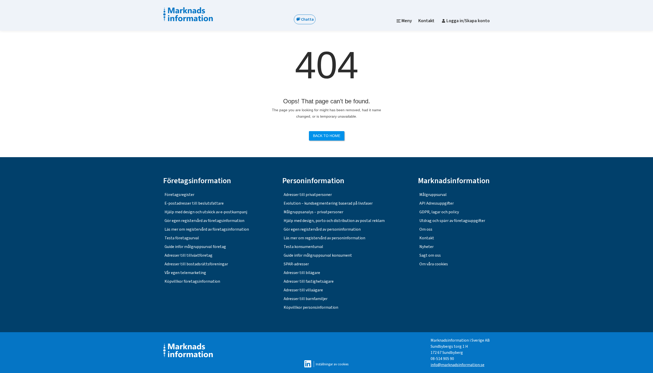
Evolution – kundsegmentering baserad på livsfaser (328, 203)
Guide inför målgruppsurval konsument (318, 255)
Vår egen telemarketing (185, 273)
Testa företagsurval (182, 238)
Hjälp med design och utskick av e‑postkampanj (206, 212)
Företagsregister (179, 194)
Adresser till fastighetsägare (309, 281)
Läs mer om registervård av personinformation (324, 238)
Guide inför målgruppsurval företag (195, 247)
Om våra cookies (433, 264)
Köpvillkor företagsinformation (192, 281)
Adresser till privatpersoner (308, 194)
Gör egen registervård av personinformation (322, 229)
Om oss (425, 229)
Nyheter (426, 247)
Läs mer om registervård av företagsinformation (207, 229)
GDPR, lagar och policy (439, 212)
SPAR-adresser (296, 264)
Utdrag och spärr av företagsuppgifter (452, 220)
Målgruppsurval (433, 194)
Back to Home (326, 136)
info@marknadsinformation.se (457, 365)
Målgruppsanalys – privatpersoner (313, 212)
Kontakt (426, 21)
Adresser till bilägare (302, 273)
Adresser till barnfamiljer (306, 299)
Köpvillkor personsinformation (311, 307)
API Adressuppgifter (436, 203)
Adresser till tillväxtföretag (188, 255)
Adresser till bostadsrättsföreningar (196, 264)
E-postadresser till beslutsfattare (194, 203)
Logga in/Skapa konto (468, 21)
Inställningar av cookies (332, 364)
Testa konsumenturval (303, 247)
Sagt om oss (430, 255)
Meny (406, 21)
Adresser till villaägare (303, 290)
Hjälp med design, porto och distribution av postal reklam (334, 220)
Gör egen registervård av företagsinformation (204, 220)
